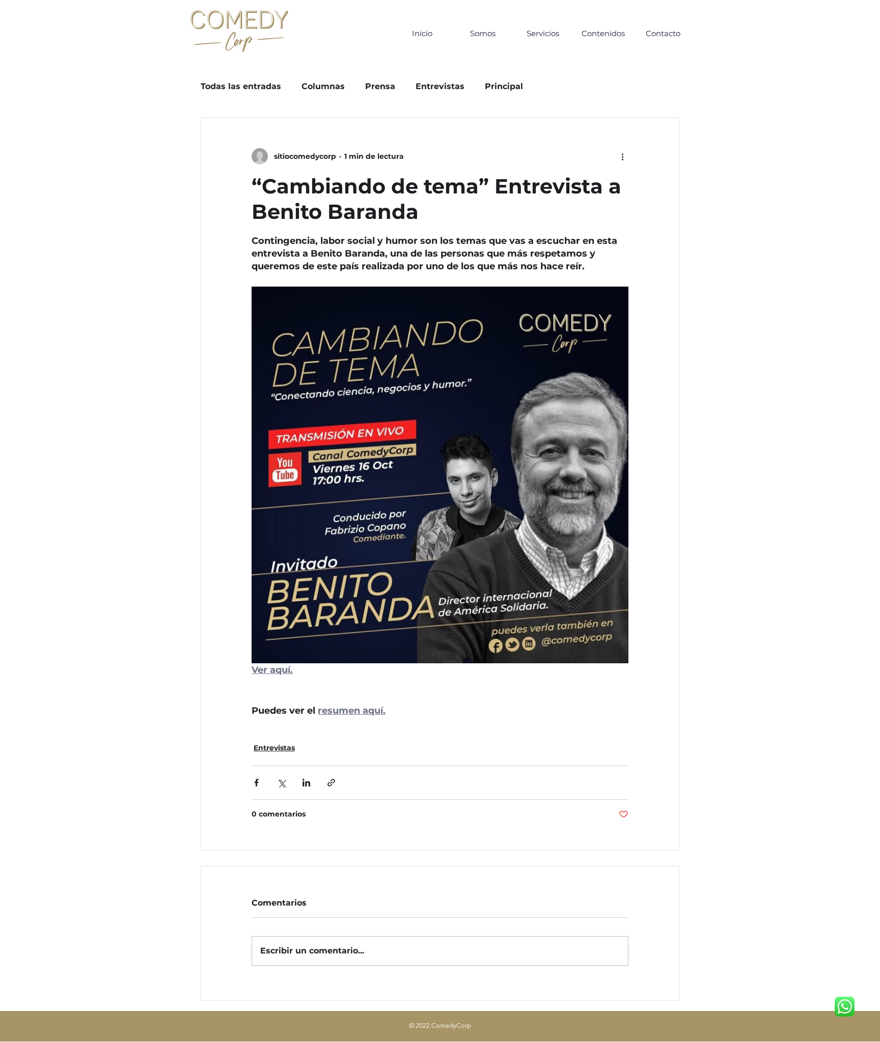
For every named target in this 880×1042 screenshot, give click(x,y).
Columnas (323, 86)
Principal (504, 86)
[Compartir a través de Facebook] (256, 782)
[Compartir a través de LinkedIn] (306, 782)
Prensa (380, 86)
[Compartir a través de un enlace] (331, 782)
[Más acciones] (622, 156)
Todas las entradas (241, 86)
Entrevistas (440, 86)
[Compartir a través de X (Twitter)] (281, 782)
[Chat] (845, 1007)
